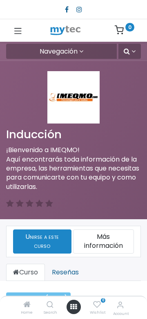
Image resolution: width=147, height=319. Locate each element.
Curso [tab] (28, 272)
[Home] (27, 305)
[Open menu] (73, 307)
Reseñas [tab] (65, 272)
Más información (103, 241)
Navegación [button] (59, 51)
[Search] (50, 305)
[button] (129, 51)
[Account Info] (120, 304)
